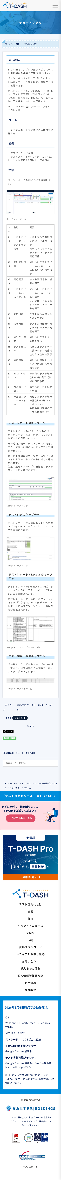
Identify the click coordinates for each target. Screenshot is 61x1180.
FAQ (31, 940)
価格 (30, 918)
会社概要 (30, 990)
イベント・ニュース (30, 926)
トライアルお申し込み (20, 818)
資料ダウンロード (30, 947)
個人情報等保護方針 (30, 975)
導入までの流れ (30, 968)
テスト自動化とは (30, 904)
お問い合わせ (30, 961)
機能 (30, 911)
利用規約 (30, 983)
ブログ (30, 933)
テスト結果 (20, 718)
